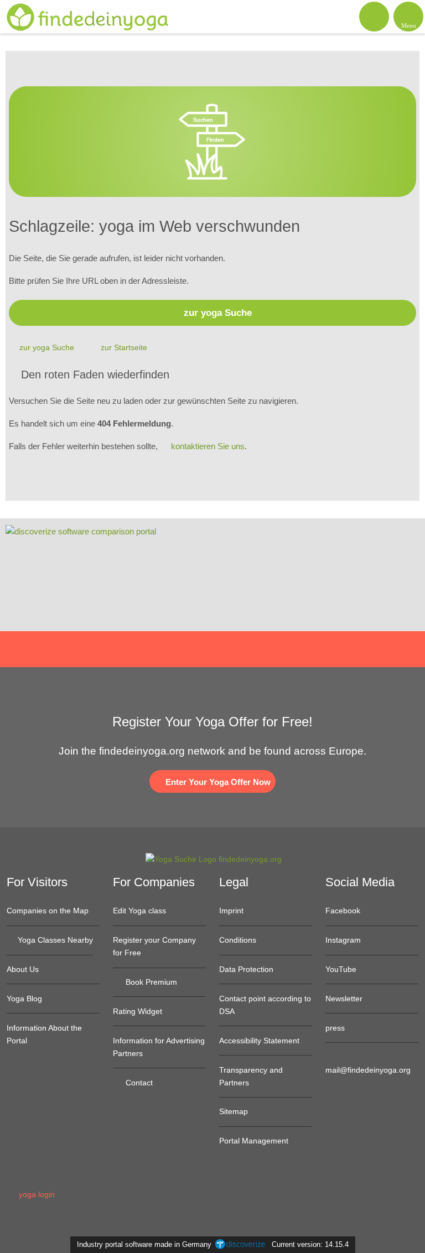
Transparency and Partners (251, 1076)
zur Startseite (124, 347)
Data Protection (246, 969)
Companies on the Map (48, 910)
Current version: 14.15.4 (310, 1244)
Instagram (343, 939)
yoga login (36, 1194)
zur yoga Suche (218, 312)
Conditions (237, 939)
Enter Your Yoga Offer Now (217, 782)
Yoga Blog (24, 998)
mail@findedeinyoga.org (368, 1069)
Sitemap (233, 1111)
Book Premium (150, 982)
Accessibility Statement (259, 1040)
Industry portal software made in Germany (142, 1244)
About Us (23, 969)
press (335, 1027)
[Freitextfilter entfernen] (374, 16)
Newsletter (343, 998)
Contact (138, 1082)
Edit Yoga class (139, 910)
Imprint (231, 910)
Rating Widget (137, 1011)
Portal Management (253, 1140)
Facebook (342, 910)
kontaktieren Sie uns (208, 446)
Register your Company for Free (154, 946)
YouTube (340, 969)
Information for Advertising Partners (159, 1047)
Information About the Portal (44, 1034)
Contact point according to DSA (265, 1005)
